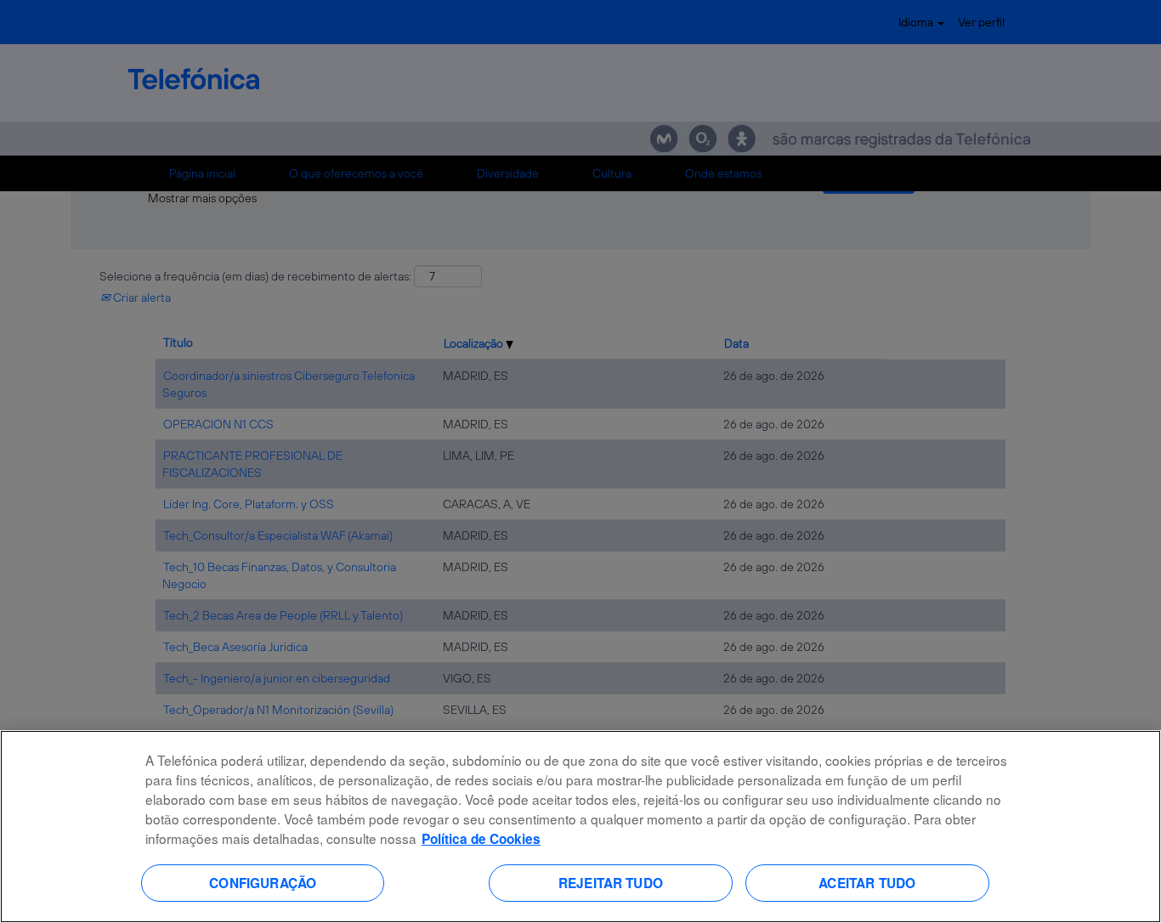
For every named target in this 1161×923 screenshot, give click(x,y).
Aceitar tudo (866, 882)
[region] (580, 826)
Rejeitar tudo (610, 882)
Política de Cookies (481, 839)
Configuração (262, 882)
